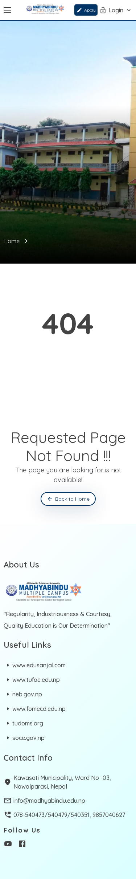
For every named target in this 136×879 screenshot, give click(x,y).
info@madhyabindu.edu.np (49, 800)
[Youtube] (8, 844)
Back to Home (72, 499)
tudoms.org (27, 723)
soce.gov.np (28, 737)
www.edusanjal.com (39, 665)
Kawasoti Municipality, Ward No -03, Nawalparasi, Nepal (62, 782)
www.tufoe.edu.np (36, 679)
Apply (90, 10)
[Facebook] (22, 844)
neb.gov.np (27, 694)
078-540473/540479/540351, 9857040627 (69, 814)
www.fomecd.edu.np (39, 708)
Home (12, 241)
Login (115, 10)
